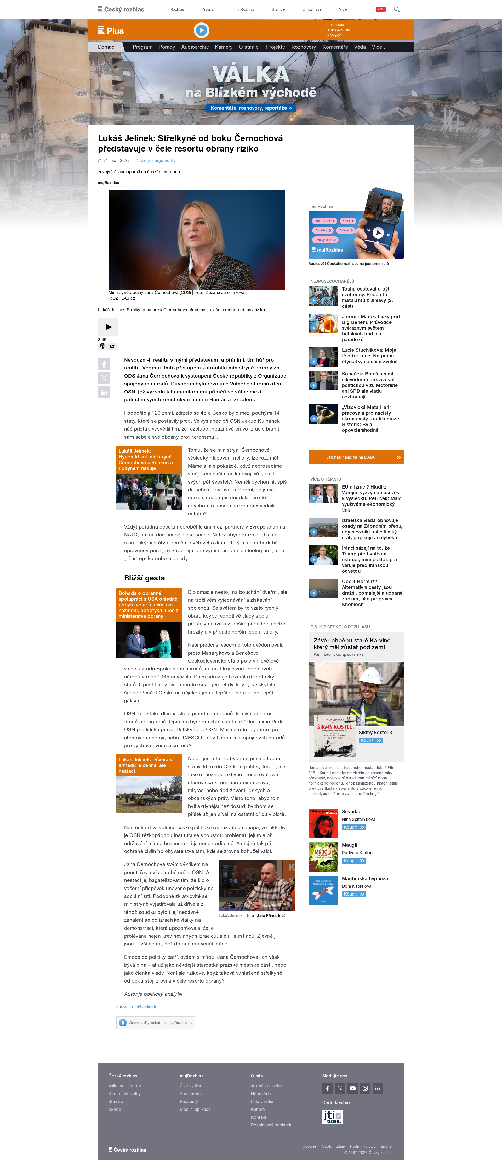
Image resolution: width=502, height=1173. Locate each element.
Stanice (278, 9)
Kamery (334, 35)
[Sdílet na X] (104, 378)
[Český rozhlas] (121, 9)
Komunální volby (125, 1093)
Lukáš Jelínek (143, 1006)
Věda (360, 47)
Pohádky (321, 230)
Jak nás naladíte (266, 1085)
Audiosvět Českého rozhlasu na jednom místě (349, 264)
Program (209, 9)
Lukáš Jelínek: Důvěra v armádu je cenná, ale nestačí (145, 765)
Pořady (167, 47)
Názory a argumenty (156, 160)
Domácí (107, 47)
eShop (115, 1109)
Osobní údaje (333, 1146)
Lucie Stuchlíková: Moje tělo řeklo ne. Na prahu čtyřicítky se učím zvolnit (370, 355)
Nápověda (261, 1093)
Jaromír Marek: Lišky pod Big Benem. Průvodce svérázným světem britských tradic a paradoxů (371, 328)
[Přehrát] (108, 327)
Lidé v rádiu (262, 1101)
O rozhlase (312, 9)
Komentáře (335, 47)
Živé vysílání (323, 240)
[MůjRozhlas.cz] (108, 183)
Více (379, 47)
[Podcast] (102, 346)
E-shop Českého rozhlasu (340, 627)
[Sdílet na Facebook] (104, 364)
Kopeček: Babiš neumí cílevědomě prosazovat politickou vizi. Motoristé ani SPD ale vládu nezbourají (370, 385)
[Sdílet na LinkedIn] (104, 392)
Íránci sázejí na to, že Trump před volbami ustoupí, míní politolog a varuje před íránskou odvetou (369, 559)
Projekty (275, 47)
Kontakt (258, 1117)
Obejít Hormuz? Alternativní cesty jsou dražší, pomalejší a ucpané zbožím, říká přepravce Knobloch (372, 593)
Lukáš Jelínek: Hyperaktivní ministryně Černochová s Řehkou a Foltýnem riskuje (146, 459)
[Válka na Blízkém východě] (251, 88)
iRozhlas (177, 9)
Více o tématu (326, 479)
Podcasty (189, 1101)
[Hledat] (397, 9)
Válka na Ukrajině (125, 1085)
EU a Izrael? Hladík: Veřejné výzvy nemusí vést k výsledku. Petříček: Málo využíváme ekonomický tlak (372, 498)
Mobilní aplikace (195, 1109)
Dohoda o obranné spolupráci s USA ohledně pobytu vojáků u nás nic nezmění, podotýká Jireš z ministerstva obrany (148, 604)
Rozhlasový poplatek (271, 1125)
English (387, 1146)
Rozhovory (304, 47)
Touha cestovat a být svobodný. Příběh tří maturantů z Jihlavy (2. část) (367, 297)
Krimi (346, 221)
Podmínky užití (363, 1146)
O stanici (249, 47)
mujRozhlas (244, 9)
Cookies (310, 1146)
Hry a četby (323, 221)
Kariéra (258, 1109)
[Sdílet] (112, 346)
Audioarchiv (338, 30)
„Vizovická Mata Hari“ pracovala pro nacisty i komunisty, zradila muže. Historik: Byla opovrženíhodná (371, 418)
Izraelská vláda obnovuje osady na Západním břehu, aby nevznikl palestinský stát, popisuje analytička (372, 529)
